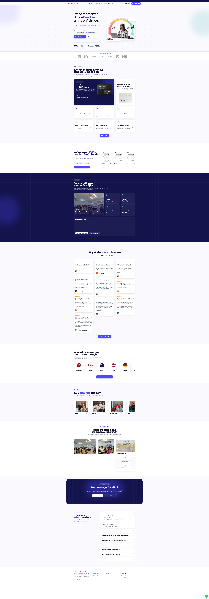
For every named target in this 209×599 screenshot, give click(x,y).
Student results (96, 577)
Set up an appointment (104, 336)
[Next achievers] (134, 396)
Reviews (105, 3)
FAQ (109, 3)
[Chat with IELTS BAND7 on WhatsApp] (80, 579)
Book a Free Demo (136, 3)
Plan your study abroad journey (104, 376)
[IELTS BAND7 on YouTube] (75, 579)
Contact (113, 3)
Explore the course (92, 36)
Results (100, 3)
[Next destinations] (134, 358)
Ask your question (78, 524)
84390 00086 (123, 573)
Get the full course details (81, 233)
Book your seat (104, 135)
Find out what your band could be (82, 167)
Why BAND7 (91, 3)
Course (96, 3)
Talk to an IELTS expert (94, 233)
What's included (96, 573)
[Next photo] (113, 456)
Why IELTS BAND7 (96, 575)
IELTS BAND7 (94, 594)
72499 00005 (123, 575)
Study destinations (96, 579)
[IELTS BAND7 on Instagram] (77, 579)
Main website (108, 577)
